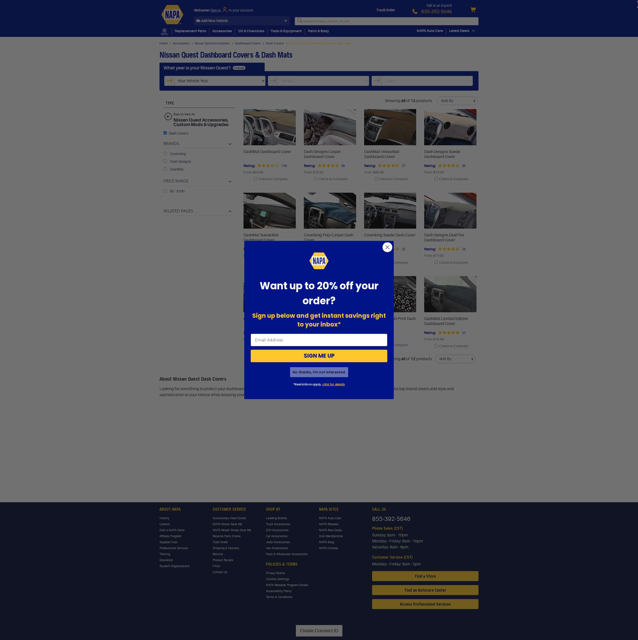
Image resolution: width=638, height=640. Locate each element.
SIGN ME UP (319, 356)
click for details (333, 384)
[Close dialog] (387, 247)
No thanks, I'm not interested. (319, 372)
